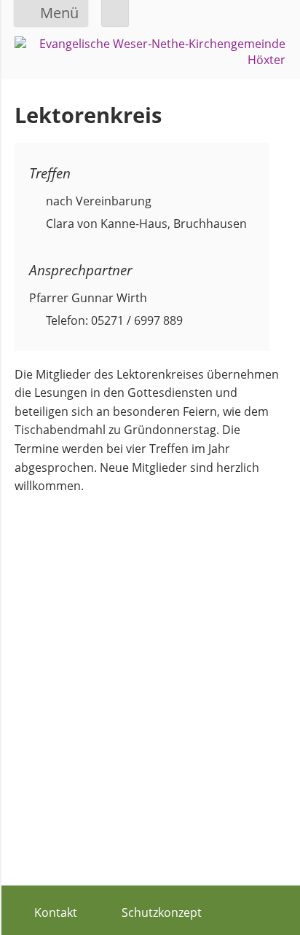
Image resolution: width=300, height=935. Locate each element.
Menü (59, 13)
